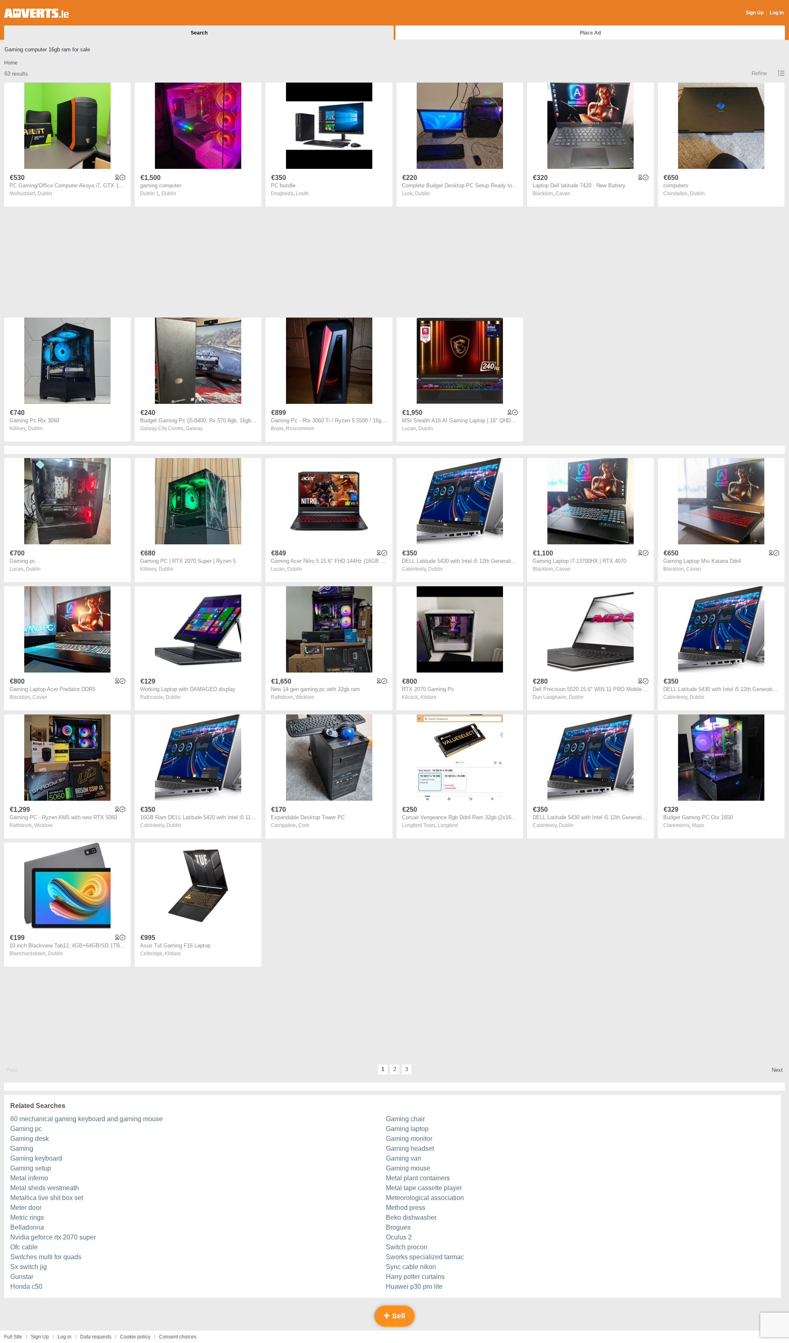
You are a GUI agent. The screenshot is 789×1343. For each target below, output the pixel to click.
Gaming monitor (409, 1138)
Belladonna (27, 1227)
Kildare (428, 697)
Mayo (698, 825)
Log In (777, 13)
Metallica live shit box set (46, 1197)
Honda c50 (26, 1286)
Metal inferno (29, 1178)
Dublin (44, 193)
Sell (397, 1316)
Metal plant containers (418, 1178)
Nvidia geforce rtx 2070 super (53, 1237)
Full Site (13, 1337)
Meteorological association (425, 1197)
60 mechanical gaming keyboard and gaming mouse (86, 1118)
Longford (448, 825)
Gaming (21, 1148)
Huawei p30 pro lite (414, 1286)
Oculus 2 (399, 1237)
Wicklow (304, 697)
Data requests (95, 1337)
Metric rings (27, 1217)
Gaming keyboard (36, 1158)
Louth (302, 193)
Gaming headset (410, 1148)
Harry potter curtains (415, 1276)
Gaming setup (30, 1168)
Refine (759, 73)
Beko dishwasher (411, 1217)
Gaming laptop (407, 1128)
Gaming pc (26, 1128)
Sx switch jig (28, 1266)
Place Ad (590, 33)
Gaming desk (29, 1138)
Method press (405, 1207)
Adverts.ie (36, 13)
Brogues (398, 1227)
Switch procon (406, 1247)
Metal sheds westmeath (44, 1187)
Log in (65, 1337)
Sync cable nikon (411, 1266)
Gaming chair (405, 1118)
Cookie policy (135, 1337)
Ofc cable (24, 1247)
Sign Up (754, 13)
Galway (194, 428)
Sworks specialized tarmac (425, 1256)
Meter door (26, 1207)
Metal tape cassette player (424, 1187)
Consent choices (177, 1337)
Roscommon (300, 428)
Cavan (563, 193)
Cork (303, 825)
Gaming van (403, 1158)
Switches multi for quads (45, 1256)
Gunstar (21, 1276)
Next (777, 1070)
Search (199, 33)
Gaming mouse (408, 1168)
